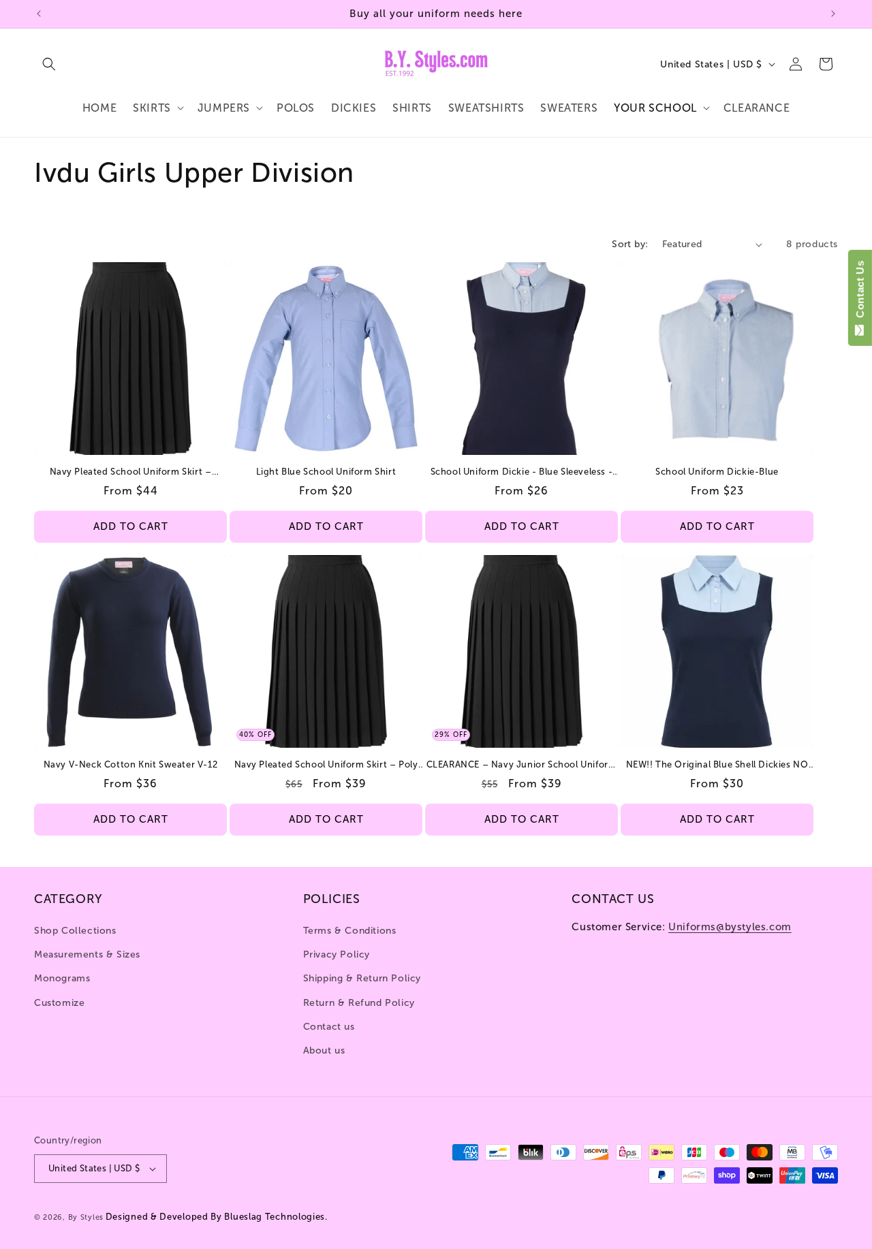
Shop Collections (75, 930)
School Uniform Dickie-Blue (717, 472)
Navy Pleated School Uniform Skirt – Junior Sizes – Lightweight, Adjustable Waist (131, 472)
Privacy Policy (336, 954)
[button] (49, 64)
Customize (59, 1003)
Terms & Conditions (349, 930)
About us (324, 1050)
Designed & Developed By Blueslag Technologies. (217, 1217)
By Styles (86, 1217)
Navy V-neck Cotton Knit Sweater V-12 (131, 764)
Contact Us (860, 292)
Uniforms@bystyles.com (730, 927)
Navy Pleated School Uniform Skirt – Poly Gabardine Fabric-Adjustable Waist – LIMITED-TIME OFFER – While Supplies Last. (326, 765)
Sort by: (630, 244)
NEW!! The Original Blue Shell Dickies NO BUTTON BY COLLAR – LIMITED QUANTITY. (717, 765)
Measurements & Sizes (87, 954)
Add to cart (130, 527)
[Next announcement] (833, 14)
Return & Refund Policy (359, 1003)
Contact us (329, 1026)
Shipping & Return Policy (362, 979)
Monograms (62, 979)
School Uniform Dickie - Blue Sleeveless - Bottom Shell (522, 472)
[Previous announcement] (39, 14)
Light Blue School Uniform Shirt (326, 472)
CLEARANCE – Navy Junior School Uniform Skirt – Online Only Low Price (521, 765)
